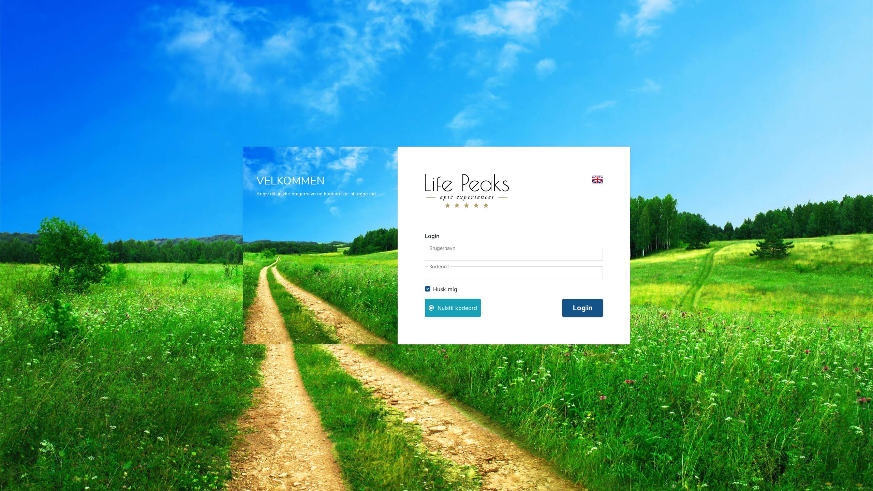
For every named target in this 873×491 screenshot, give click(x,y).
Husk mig (445, 289)
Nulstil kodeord (455, 307)
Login (582, 308)
